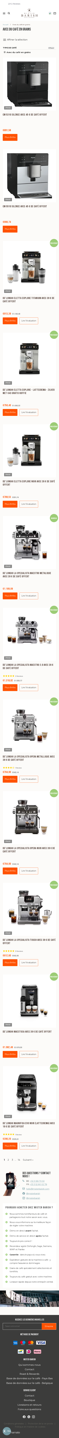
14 (19, 1159)
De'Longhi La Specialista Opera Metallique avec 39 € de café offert (29, 758)
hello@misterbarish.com (37, 1189)
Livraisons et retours (29, 1404)
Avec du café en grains (18, 52)
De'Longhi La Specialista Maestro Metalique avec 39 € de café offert (27, 575)
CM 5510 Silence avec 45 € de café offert (25, 206)
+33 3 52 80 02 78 (38, 1184)
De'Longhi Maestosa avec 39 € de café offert (27, 1031)
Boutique (29, 1400)
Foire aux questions (29, 1409)
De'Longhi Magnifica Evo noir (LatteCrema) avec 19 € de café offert (29, 1125)
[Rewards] (7, 1431)
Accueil (5, 25)
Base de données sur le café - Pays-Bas (29, 1378)
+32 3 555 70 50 (37, 1181)
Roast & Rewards (29, 1374)
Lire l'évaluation (28, 320)
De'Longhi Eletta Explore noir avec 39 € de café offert (29, 483)
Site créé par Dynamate (11, 1432)
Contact (29, 1369)
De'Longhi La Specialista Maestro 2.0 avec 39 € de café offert (28, 666)
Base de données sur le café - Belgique (29, 1383)
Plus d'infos (10, 137)
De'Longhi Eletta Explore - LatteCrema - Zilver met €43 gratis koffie (29, 391)
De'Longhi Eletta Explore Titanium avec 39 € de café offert (28, 300)
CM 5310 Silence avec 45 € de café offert (25, 114)
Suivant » (28, 1159)
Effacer (51, 48)
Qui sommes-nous (29, 1364)
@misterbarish (33, 1193)
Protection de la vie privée (40, 1423)
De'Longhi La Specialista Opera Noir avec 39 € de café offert (29, 850)
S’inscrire (49, 1326)
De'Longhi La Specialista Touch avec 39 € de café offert (29, 941)
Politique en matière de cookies (30, 1427)
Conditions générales (14, 1423)
